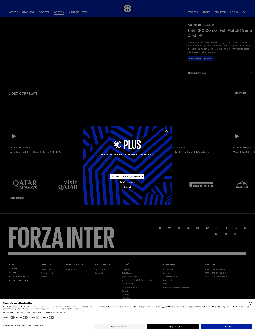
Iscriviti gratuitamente (127, 176)
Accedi (127, 187)
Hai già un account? (127, 182)
